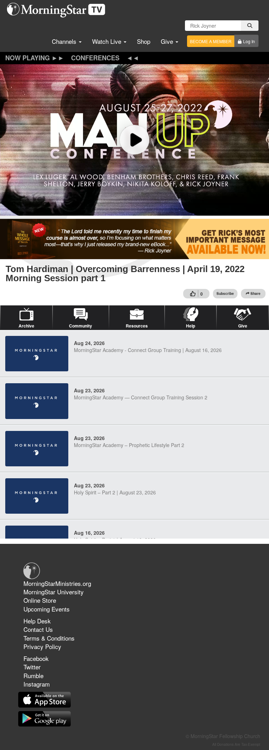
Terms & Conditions (49, 638)
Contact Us (38, 629)
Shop (143, 41)
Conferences (95, 57)
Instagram (36, 684)
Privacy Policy (42, 646)
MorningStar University (53, 591)
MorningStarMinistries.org (57, 583)
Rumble (33, 675)
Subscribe (225, 293)
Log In (249, 41)
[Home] (58, 10)
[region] (134, 140)
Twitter (32, 666)
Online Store (39, 600)
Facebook (36, 658)
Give (168, 41)
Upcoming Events (46, 608)
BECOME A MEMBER (211, 41)
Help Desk (37, 620)
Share (255, 293)
